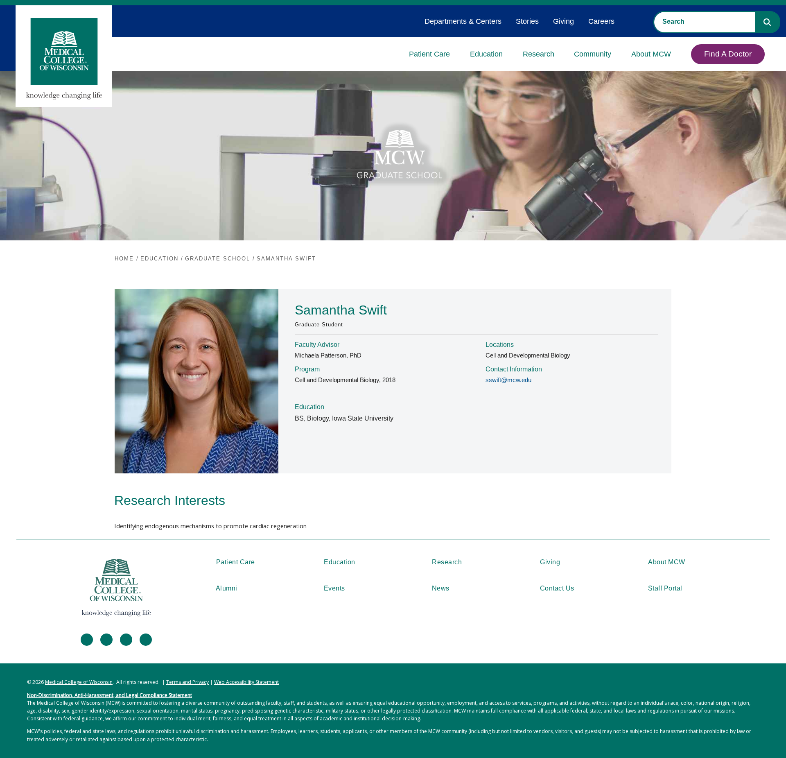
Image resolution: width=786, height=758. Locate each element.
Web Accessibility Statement (246, 682)
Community (592, 54)
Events (334, 588)
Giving (563, 21)
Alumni (226, 588)
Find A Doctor (728, 54)
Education (486, 54)
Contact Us (557, 588)
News (440, 588)
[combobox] (704, 22)
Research (538, 54)
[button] (767, 22)
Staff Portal (665, 588)
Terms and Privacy (187, 682)
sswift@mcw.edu (508, 380)
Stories (527, 21)
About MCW (651, 54)
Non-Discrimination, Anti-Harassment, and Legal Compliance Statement (109, 695)
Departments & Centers (463, 21)
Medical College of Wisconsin (79, 682)
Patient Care (429, 54)
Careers (601, 21)
